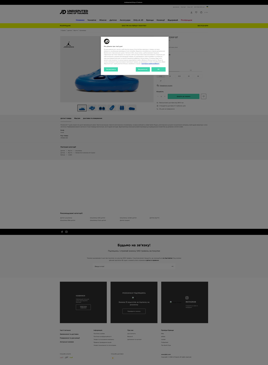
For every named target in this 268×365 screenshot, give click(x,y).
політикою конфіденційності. (150, 63)
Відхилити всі (142, 69)
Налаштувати (111, 69)
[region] (135, 56)
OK (159, 69)
